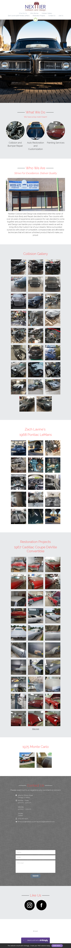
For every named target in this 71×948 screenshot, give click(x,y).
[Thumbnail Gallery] (18, 267)
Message (20, 863)
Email (19, 857)
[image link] (29, 905)
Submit (35, 876)
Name (19, 852)
